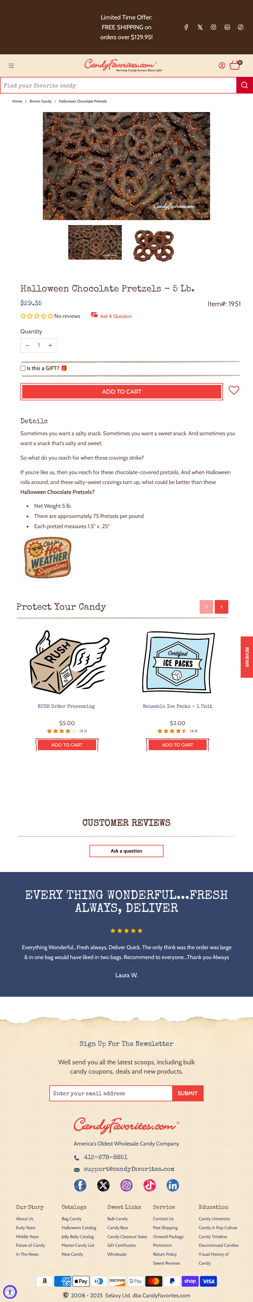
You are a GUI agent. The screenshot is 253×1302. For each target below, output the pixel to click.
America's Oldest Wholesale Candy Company (126, 1143)
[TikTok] (240, 27)
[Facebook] (186, 27)
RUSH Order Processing (67, 706)
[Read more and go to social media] (80, 1185)
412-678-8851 (105, 1158)
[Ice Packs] (178, 663)
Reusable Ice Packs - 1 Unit (177, 706)
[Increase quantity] (50, 345)
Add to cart (67, 745)
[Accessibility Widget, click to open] (10, 1292)
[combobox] (126, 85)
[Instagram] (213, 27)
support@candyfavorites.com (129, 1169)
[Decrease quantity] (27, 345)
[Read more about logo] (126, 1135)
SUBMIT (187, 1093)
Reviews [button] (247, 657)
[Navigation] (11, 66)
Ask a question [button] (126, 851)
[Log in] (222, 65)
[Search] (244, 85)
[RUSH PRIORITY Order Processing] (67, 663)
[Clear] (232, 85)
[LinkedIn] (227, 27)
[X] (200, 27)
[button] (37, 316)
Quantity (31, 331)
